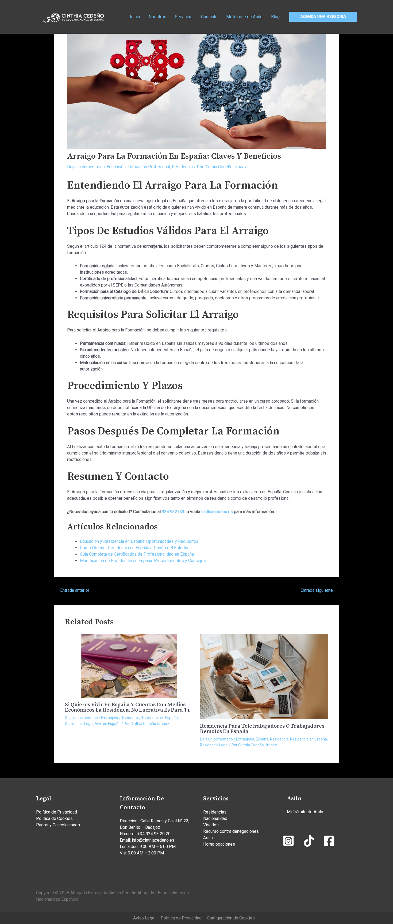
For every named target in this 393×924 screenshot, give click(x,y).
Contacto (209, 16)
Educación (116, 166)
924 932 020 (174, 511)
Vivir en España (108, 723)
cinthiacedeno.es (217, 511)
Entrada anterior (72, 590)
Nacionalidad (215, 818)
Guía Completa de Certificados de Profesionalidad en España (137, 554)
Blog (275, 16)
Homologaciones (219, 844)
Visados (211, 824)
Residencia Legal (79, 723)
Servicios (183, 16)
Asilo (208, 837)
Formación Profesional (149, 166)
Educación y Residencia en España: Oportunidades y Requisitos (139, 541)
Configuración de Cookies (231, 918)
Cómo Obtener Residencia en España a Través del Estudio (134, 547)
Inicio (135, 16)
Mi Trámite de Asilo (244, 16)
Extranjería (110, 718)
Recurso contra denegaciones (231, 831)
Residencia (182, 166)
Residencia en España (159, 718)
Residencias (214, 812)
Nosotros (157, 16)
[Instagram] (288, 841)
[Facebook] (329, 841)
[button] (323, 17)
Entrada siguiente (319, 590)
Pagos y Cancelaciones (58, 824)
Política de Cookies (54, 818)
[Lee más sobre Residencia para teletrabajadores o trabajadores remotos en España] (264, 676)
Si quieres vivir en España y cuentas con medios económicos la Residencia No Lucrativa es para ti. (127, 707)
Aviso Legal (144, 918)
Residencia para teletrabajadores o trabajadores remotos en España (262, 729)
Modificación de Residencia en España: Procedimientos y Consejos (143, 560)
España (262, 739)
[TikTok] (309, 841)
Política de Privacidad (56, 812)
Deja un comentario (85, 166)
